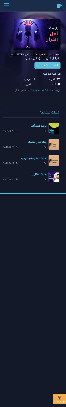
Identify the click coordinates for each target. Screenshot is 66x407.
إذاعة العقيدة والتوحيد (34, 158)
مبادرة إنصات (59, 402)
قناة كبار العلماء (37, 142)
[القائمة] (6, 6)
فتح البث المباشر (46, 65)
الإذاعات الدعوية (40, 90)
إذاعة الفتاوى (39, 174)
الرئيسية (56, 90)
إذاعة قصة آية (39, 125)
